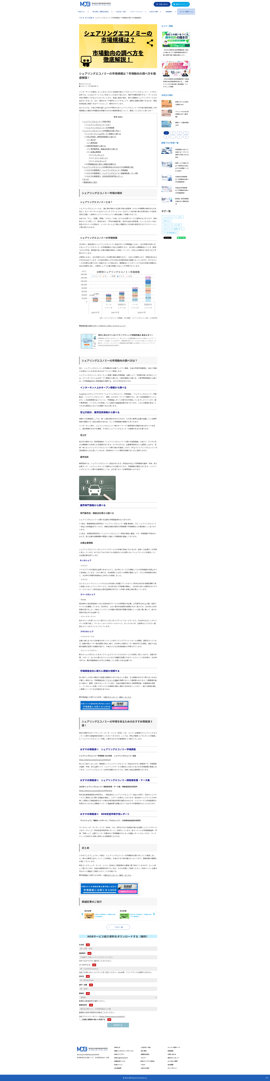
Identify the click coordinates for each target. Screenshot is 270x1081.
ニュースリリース (168, 217)
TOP (80, 18)
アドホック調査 (112, 680)
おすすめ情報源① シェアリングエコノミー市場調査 (107, 170)
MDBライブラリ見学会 (147, 1061)
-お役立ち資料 (144, 1068)
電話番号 (82, 953)
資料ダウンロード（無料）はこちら (117, 697)
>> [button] (186, 136)
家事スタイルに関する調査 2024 (182, 103)
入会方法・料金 (120, 12)
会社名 (81, 976)
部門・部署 (83, 985)
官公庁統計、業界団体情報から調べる (101, 136)
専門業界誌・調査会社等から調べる (104, 149)
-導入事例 (143, 1051)
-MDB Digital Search (121, 1058)
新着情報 (169, 12)
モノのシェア (99, 155)
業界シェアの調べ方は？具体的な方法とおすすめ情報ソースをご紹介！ (182, 167)
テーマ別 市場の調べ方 (91, 86)
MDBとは (81, 12)
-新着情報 (170, 1051)
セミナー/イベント (136, 12)
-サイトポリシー (172, 1068)
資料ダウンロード (182, 4)
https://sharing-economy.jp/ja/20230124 (95, 759)
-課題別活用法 (144, 1054)
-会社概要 (170, 1065)
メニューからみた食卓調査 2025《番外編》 (182, 114)
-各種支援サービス (119, 1061)
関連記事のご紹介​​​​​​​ (90, 182)
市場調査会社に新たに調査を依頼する (101, 164)
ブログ (83, 86)
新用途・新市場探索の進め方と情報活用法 (182, 201)
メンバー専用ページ (186, 12)
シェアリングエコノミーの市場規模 (100, 127)
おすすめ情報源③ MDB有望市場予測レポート (105, 176)
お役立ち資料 (153, 12)
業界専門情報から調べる (96, 146)
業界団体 (94, 143)
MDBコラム (167, 221)
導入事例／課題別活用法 (100, 12)
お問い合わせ (163, 4)
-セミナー (143, 1058)
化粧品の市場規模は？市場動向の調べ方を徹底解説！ (182, 190)
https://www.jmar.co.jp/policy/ (112, 1016)
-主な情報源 (117, 1068)
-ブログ (142, 1065)
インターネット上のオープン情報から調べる (104, 133)
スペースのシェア (101, 158)
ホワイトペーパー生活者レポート (173, 229)
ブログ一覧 (118, 927)
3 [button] (179, 133)
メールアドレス (84, 965)
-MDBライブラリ (119, 1054)
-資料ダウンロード (173, 1058)
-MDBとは (117, 1047)
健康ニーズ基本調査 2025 (181, 123)
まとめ (86, 179)
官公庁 (93, 139)
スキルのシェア (100, 161)
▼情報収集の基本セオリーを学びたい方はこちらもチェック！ (102, 325)
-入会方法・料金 (145, 1047)
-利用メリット (118, 1065)
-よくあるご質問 (172, 1061)
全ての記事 (88, 18)
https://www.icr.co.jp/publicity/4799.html (95, 790)
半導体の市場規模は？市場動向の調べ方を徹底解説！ (182, 179)
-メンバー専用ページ (173, 1047)
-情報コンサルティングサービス (123, 1051)
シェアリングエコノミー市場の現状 (97, 121)
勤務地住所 (83, 1005)
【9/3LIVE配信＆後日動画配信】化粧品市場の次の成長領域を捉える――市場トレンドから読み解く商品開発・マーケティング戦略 (176, 83)
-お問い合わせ (171, 1054)
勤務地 (81, 993)
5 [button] (166, 136)
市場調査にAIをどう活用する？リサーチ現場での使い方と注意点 (182, 153)
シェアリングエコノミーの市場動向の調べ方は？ (102, 130)
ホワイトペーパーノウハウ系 (172, 225)
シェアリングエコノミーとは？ (99, 124)
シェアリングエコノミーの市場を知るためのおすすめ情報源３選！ (109, 167)
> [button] (179, 136)
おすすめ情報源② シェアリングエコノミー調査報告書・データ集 (112, 173)
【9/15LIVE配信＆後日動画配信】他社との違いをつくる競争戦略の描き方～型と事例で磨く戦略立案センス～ (175, 52)
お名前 (81, 944)
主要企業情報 (96, 152)
